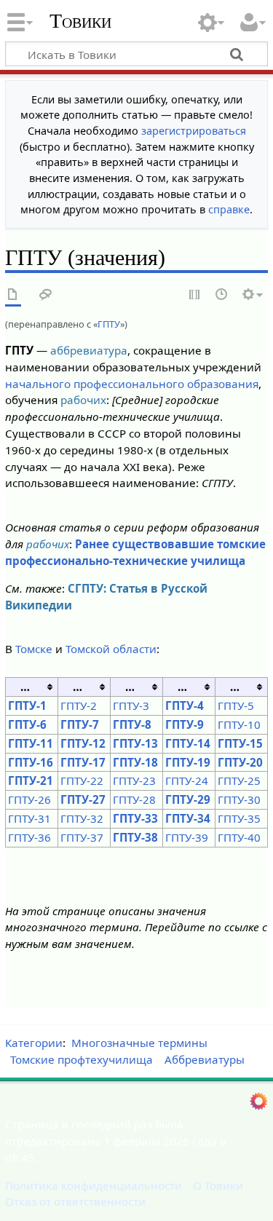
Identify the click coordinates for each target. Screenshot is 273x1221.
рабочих (83, 399)
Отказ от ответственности (75, 1201)
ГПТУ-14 (187, 743)
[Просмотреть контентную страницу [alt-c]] (13, 295)
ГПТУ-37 (81, 837)
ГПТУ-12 (83, 743)
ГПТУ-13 (135, 743)
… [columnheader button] (25, 686)
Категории (34, 1042)
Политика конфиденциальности (93, 1185)
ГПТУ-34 (187, 818)
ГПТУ (109, 324)
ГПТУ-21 (30, 780)
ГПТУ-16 (30, 762)
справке (229, 209)
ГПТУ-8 (132, 724)
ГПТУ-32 (81, 818)
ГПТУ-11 (30, 743)
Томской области (111, 648)
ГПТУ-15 (240, 743)
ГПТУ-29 (187, 799)
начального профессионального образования (131, 383)
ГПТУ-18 (135, 762)
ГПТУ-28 (134, 799)
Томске (33, 648)
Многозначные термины (139, 1042)
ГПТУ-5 (236, 705)
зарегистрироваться (193, 131)
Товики (80, 21)
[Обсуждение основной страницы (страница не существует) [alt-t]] (46, 295)
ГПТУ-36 (29, 837)
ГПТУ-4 (184, 705)
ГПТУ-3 (131, 705)
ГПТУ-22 (81, 780)
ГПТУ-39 (186, 837)
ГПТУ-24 (186, 780)
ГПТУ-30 (239, 799)
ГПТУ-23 (134, 780)
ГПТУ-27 (83, 799)
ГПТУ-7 (79, 724)
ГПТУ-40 (239, 837)
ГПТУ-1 (27, 705)
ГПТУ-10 (239, 724)
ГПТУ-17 (83, 762)
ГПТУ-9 (184, 724)
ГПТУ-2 (78, 705)
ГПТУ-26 (29, 799)
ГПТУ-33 (135, 818)
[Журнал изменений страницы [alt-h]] (222, 295)
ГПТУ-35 (239, 818)
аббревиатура (88, 350)
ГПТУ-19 (187, 762)
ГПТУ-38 (135, 837)
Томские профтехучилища (81, 1059)
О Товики (218, 1185)
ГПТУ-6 (27, 724)
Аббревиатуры (205, 1059)
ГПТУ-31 (29, 818)
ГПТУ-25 (239, 780)
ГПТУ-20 (240, 762)
